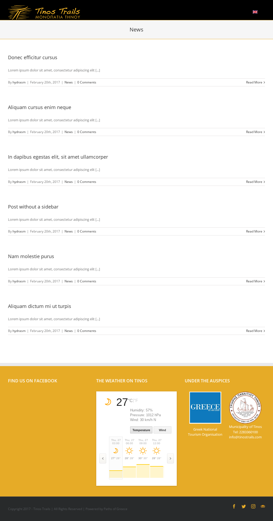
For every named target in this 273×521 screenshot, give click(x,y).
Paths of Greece (115, 509)
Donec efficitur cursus (32, 57)
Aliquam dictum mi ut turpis (39, 306)
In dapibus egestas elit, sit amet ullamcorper (58, 157)
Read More (254, 82)
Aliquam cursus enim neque (39, 107)
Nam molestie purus (31, 256)
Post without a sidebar (33, 206)
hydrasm (19, 82)
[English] (255, 11)
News (69, 82)
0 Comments (86, 82)
